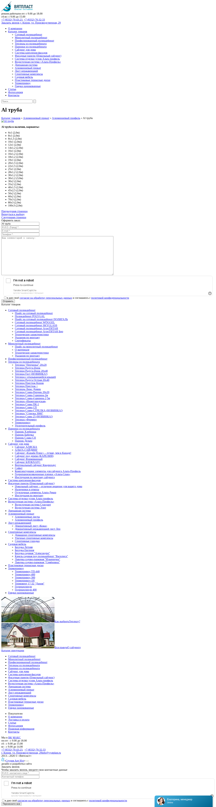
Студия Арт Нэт (15, 760)
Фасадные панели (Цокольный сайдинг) (31, 677)
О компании (15, 716)
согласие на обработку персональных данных (46, 297)
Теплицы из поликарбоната (24, 665)
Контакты (13, 731)
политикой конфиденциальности (110, 297)
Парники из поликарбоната (24, 668)
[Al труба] (7, 121)
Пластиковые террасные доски (26, 701)
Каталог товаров (10, 118)
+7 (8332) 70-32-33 (34, 19)
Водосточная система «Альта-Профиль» (31, 683)
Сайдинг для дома (18, 671)
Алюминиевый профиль (66, 118)
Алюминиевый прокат (36, 118)
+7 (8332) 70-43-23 (11, 19)
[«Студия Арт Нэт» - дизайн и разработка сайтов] (2, 760)
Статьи (12, 722)
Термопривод (16, 704)
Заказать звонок (10, 22)
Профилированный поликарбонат (27, 662)
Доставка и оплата (18, 719)
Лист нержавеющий (19, 692)
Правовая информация (21, 728)
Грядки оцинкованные (21, 707)
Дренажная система (19, 686)
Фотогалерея (15, 725)
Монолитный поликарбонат (24, 659)
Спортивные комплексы (22, 695)
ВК (10, 737)
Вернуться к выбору (13, 214)
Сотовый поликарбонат (21, 656)
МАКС (17, 737)
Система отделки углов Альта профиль (30, 680)
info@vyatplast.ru (51, 752)
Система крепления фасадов (24, 674)
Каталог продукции (12, 650)
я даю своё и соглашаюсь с (68, 297)
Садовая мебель (17, 698)
